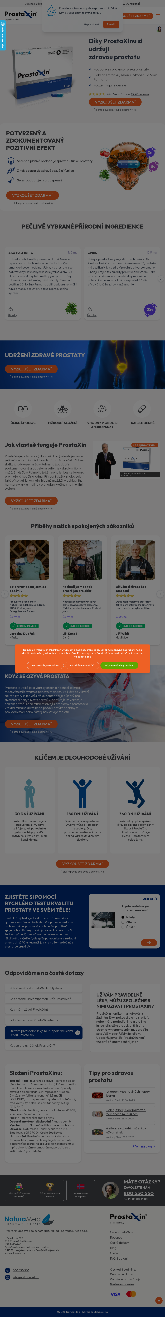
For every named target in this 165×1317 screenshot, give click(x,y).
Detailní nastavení (80, 665)
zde (89, 656)
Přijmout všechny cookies (119, 665)
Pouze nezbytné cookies (45, 665)
